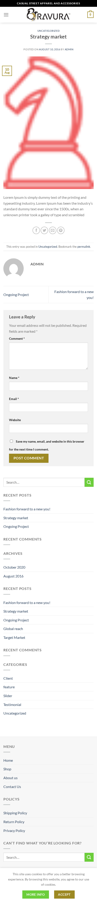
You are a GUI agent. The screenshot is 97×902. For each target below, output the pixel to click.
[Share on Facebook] (36, 230)
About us (10, 778)
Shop (7, 769)
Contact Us (12, 786)
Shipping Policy (15, 813)
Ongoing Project (16, 294)
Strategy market (15, 518)
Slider (7, 695)
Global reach (13, 628)
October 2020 (14, 567)
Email (14, 399)
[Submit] (89, 482)
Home (8, 760)
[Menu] (6, 14)
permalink (83, 246)
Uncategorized (48, 30)
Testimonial (12, 704)
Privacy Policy (14, 830)
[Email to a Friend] (52, 230)
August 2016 (13, 576)
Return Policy (13, 822)
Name (14, 378)
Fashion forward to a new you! (26, 509)
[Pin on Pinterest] (61, 230)
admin (69, 49)
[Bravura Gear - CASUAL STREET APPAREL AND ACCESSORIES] (48, 15)
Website (15, 420)
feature (9, 687)
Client (8, 678)
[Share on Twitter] (44, 230)
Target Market (14, 637)
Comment (17, 338)
